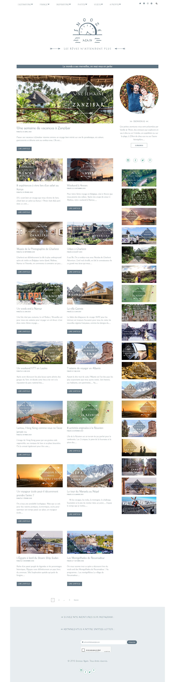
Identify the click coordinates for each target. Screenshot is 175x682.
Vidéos (97, 5)
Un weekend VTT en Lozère (40, 352)
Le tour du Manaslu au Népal (90, 475)
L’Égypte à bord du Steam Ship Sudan (40, 542)
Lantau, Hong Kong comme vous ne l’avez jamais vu (40, 412)
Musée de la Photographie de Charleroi (40, 233)
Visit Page (87, 31)
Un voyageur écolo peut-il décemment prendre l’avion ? (40, 475)
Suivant (76, 600)
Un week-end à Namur (40, 292)
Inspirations (62, 5)
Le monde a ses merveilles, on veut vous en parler (87, 66)
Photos (81, 5)
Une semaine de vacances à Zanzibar (65, 99)
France (43, 5)
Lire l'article (25, 149)
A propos (114, 5)
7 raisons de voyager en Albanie (90, 352)
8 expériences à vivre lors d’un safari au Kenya (40, 169)
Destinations (24, 5)
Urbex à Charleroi (90, 233)
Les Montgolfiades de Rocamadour (90, 542)
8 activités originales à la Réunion (90, 412)
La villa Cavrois (90, 292)
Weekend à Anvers (90, 169)
